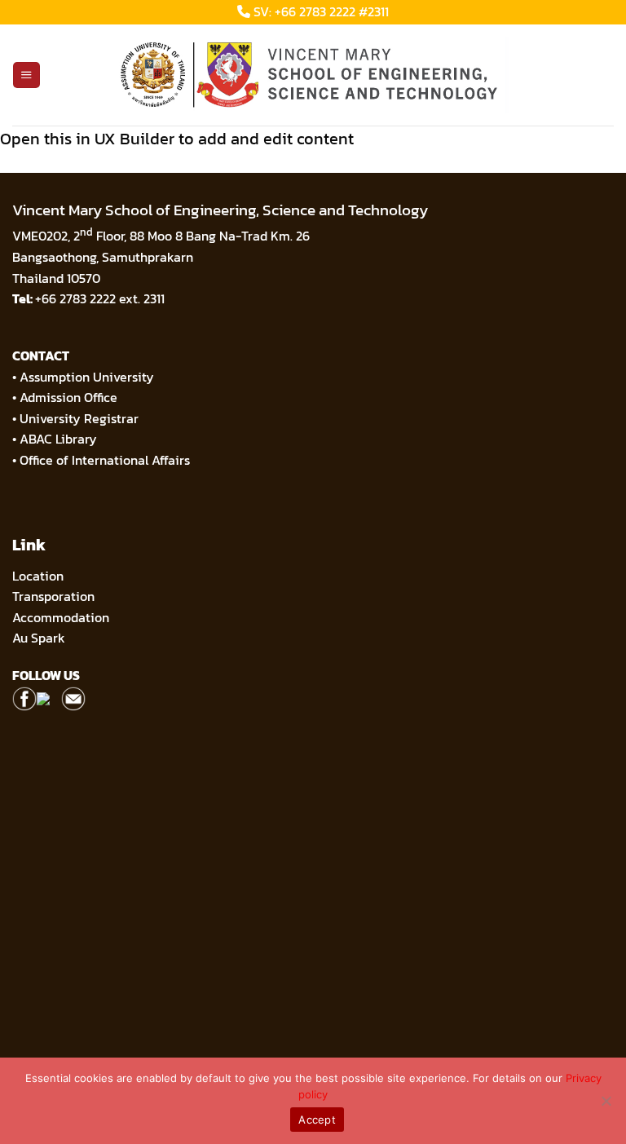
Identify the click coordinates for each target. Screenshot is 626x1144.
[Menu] (26, 75)
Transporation (55, 596)
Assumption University (87, 376)
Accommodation (62, 617)
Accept (317, 1119)
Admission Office (68, 397)
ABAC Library (58, 438)
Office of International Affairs (105, 460)
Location (38, 575)
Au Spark (38, 637)
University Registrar (79, 418)
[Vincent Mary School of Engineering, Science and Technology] (313, 75)
